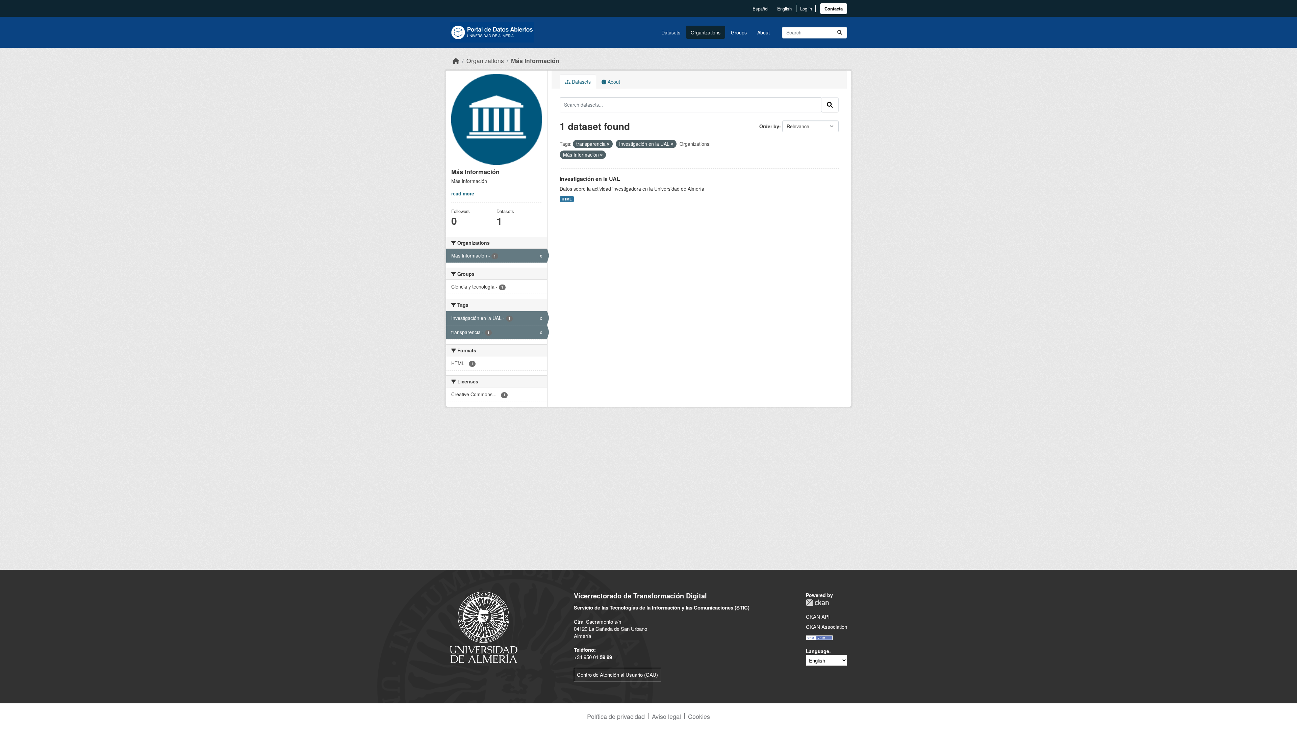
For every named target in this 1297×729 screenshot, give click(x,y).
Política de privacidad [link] (616, 716)
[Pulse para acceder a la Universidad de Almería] (483, 626)
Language (817, 651)
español (760, 8)
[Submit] (839, 32)
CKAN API (818, 616)
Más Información (535, 60)
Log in (806, 8)
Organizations (705, 32)
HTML (566, 198)
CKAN (817, 602)
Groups (739, 32)
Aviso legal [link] (666, 716)
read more (462, 193)
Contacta (833, 8)
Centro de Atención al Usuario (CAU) (617, 674)
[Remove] (608, 144)
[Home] (456, 60)
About (763, 32)
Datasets (670, 32)
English (784, 8)
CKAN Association (826, 626)
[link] (833, 8)
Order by (769, 126)
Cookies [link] (699, 716)
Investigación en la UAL (590, 179)
